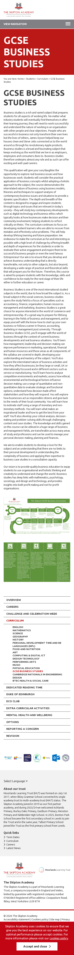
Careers (12, 606)
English (18, 627)
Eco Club (13, 701)
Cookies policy (40, 919)
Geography (20, 636)
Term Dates (13, 837)
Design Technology (26, 658)
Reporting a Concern (22, 728)
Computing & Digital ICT (29, 655)
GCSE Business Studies (28, 671)
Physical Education (26, 668)
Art (15, 652)
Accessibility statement (17, 919)
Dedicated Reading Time (24, 687)
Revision (12, 735)
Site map (55, 919)
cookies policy (59, 938)
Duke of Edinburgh (20, 694)
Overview (13, 599)
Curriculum (42, 79)
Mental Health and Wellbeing (29, 715)
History (18, 639)
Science (18, 633)
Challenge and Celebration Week (31, 613)
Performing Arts (24, 661)
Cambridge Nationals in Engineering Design (37, 676)
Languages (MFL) (24, 646)
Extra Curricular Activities (28, 708)
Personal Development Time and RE (37, 642)
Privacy (65, 919)
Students (30, 79)
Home (21, 79)
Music (16, 664)
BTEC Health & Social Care (30, 680)
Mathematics (22, 630)
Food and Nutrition (26, 649)
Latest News (13, 848)
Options (12, 722)
